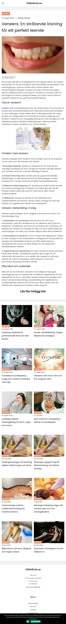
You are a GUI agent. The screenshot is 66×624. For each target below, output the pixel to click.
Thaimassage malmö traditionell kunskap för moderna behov (13, 508)
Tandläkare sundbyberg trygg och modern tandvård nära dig (16, 378)
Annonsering (33, 603)
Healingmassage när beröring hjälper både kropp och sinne (17, 464)
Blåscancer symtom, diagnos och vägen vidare (16, 550)
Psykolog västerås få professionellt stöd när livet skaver (15, 335)
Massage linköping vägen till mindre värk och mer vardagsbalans (48, 508)
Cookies (33, 610)
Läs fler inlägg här (33, 291)
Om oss (33, 606)
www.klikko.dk (35, 587)
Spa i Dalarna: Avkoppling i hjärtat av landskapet (47, 420)
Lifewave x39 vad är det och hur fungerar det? (48, 377)
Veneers (6, 13)
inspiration (5, 326)
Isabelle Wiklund (24, 18)
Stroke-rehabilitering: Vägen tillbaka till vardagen (48, 334)
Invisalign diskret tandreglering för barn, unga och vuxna (16, 422)
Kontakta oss (33, 613)
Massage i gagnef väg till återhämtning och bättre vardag (46, 465)
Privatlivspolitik (35, 621)
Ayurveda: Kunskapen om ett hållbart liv (48, 550)
